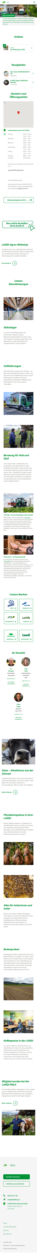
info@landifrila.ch (13, 1200)
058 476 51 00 (12, 1196)
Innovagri (27, 517)
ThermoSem (7, 561)
